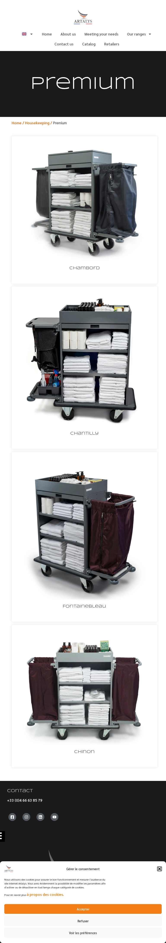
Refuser (83, 921)
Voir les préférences (83, 933)
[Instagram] (26, 817)
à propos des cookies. (45, 894)
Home (47, 34)
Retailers (111, 43)
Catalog (89, 43)
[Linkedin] (40, 817)
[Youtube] (54, 817)
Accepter (83, 909)
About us (68, 34)
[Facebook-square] (12, 817)
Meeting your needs (101, 34)
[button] (159, 869)
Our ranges (136, 34)
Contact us (63, 43)
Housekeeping (37, 122)
